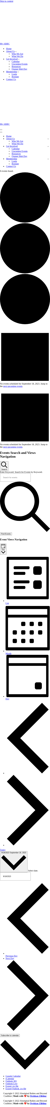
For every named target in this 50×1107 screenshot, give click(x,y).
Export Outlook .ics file (16, 1088)
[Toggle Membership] (48, 159)
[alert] (25, 385)
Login (14, 74)
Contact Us (11, 79)
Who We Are (17, 54)
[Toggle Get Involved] (48, 146)
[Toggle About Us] (48, 139)
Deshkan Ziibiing (38, 1096)
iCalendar (10, 1078)
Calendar (16, 61)
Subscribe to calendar (10, 1035)
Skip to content (6, 1)
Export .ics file (12, 1086)
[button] (15, 51)
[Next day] (28, 845)
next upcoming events (12, 386)
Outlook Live (11, 1083)
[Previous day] (28, 773)
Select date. (33, 870)
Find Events (6, 534)
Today (3, 850)
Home (9, 48)
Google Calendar (13, 1076)
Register (15, 77)
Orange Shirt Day (19, 69)
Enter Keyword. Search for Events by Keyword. (21, 472)
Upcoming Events (20, 64)
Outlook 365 (11, 1081)
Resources (16, 66)
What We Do (17, 56)
